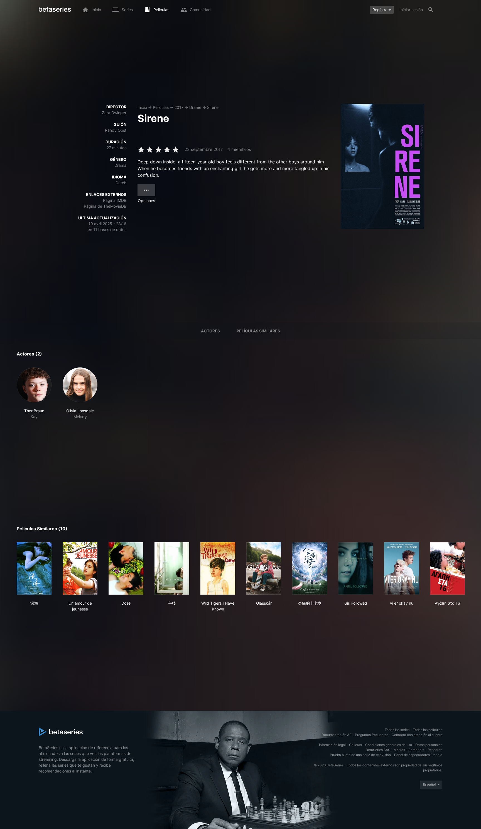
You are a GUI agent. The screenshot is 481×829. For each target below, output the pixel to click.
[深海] (34, 568)
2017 (179, 107)
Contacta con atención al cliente (417, 735)
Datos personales (428, 745)
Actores (210, 330)
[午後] (171, 568)
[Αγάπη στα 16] (447, 568)
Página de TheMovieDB (105, 206)
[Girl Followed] (355, 568)
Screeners (416, 750)
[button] (34, 393)
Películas (161, 107)
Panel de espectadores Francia (418, 755)
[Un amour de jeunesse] (80, 568)
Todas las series (397, 730)
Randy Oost (115, 130)
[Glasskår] (263, 568)
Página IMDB (114, 200)
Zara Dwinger (114, 112)
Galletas (355, 745)
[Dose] (126, 568)
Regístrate (381, 9)
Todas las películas (427, 730)
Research (435, 750)
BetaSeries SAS (378, 750)
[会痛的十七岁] (309, 568)
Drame (195, 107)
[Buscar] (431, 10)
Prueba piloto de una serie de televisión (360, 755)
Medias (399, 750)
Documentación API (337, 735)
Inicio (142, 107)
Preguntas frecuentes (371, 735)
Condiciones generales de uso (388, 745)
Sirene (213, 107)
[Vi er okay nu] (401, 568)
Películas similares (258, 330)
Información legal (332, 745)
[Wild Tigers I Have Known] (217, 568)
